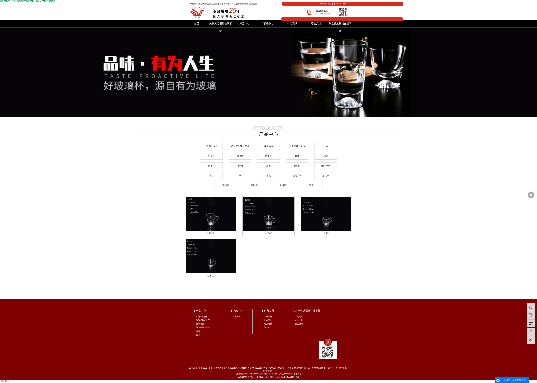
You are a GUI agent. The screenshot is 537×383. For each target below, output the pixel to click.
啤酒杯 (240, 156)
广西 (265, 377)
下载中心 (268, 23)
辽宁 (279, 377)
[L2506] (268, 214)
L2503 (326, 233)
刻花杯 (211, 156)
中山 (297, 377)
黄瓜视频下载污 (297, 146)
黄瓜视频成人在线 (240, 146)
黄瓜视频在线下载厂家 (304, 368)
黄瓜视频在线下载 (285, 368)
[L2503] (326, 214)
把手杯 (211, 166)
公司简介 (299, 316)
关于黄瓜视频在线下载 (220, 24)
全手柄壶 (268, 146)
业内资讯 (268, 320)
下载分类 (237, 316)
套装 (297, 156)
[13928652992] (531, 315)
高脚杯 (254, 185)
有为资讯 (292, 23)
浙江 (288, 377)
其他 (198, 335)
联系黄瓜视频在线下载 (340, 24)
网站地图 (331, 4)
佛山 (261, 377)
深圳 (274, 377)
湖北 (283, 377)
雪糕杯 (325, 175)
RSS (339, 4)
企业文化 (299, 320)
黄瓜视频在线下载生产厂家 (326, 368)
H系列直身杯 (211, 146)
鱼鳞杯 (282, 185)
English (323, 4)
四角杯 (268, 156)
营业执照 (253, 4)
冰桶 (325, 146)
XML (345, 4)
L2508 (210, 233)
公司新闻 (268, 316)
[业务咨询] (531, 307)
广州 (270, 377)
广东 (256, 377)
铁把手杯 (297, 175)
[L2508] (210, 214)
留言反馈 (316, 23)
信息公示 (268, 327)
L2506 (268, 233)
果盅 (268, 166)
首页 (196, 23)
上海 (292, 377)
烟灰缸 (297, 166)
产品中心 (244, 23)
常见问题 (268, 324)
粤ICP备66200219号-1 (257, 368)
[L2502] (210, 256)
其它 (311, 185)
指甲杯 (240, 166)
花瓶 (268, 175)
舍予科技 (297, 374)
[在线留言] (531, 332)
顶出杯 (225, 185)
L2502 (210, 275)
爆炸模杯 (325, 166)
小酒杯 (325, 156)
